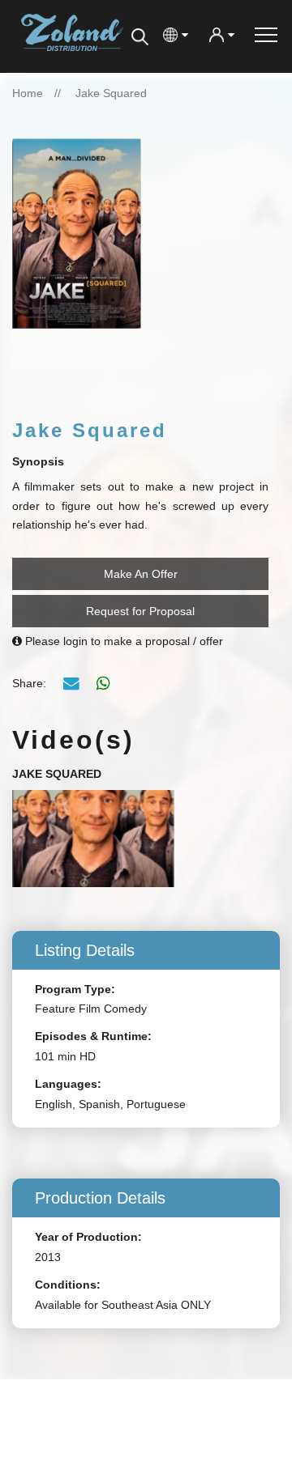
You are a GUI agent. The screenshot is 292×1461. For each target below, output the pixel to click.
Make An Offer (141, 573)
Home (27, 93)
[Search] (139, 36)
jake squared (111, 93)
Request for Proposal (140, 611)
